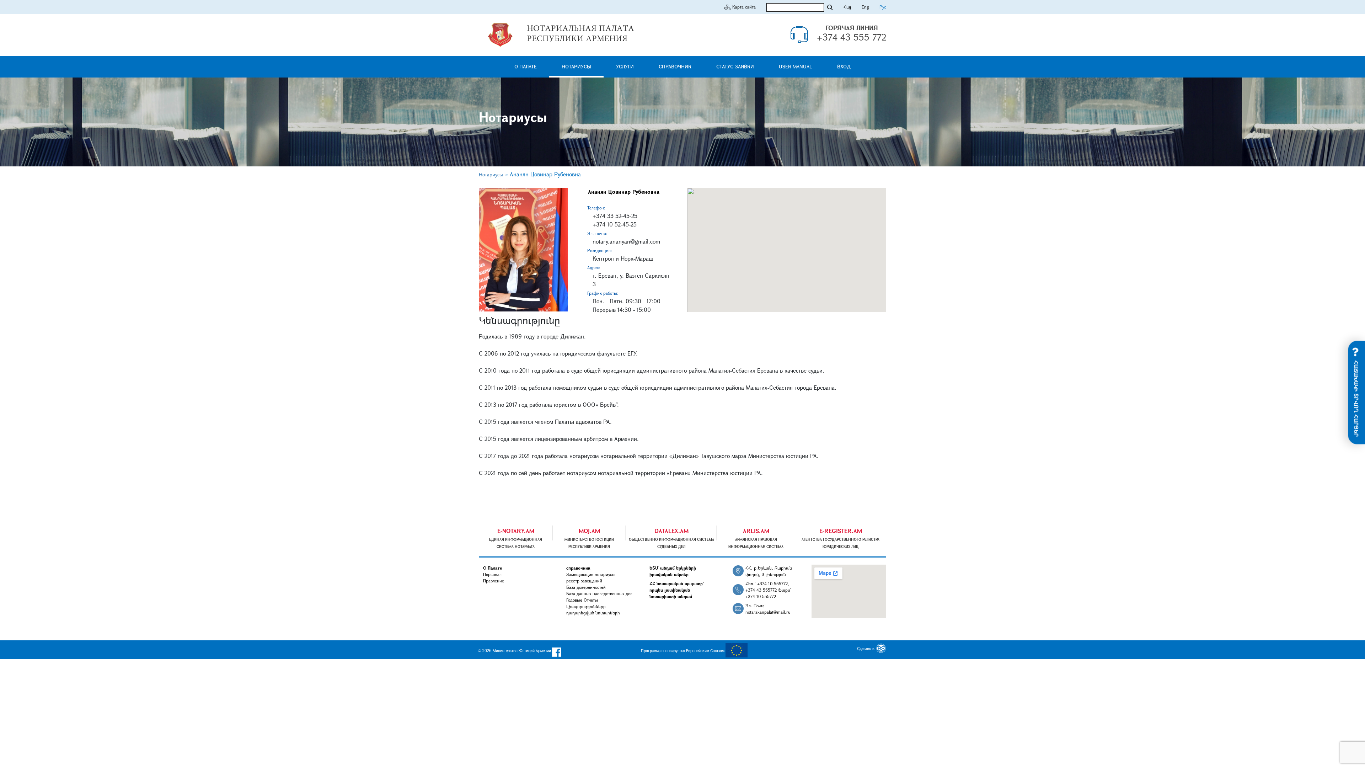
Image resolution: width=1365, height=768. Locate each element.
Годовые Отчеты (582, 600)
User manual (795, 66)
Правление (493, 580)
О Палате (525, 66)
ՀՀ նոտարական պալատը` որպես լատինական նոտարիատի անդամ (676, 590)
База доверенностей (586, 587)
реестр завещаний (584, 580)
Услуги (625, 66)
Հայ (847, 7)
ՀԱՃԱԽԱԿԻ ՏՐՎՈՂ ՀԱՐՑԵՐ (1356, 398)
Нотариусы (576, 66)
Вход (844, 66)
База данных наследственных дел (599, 593)
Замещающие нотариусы (590, 574)
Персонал (492, 574)
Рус (882, 7)
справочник (675, 66)
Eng (865, 7)
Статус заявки (735, 66)
